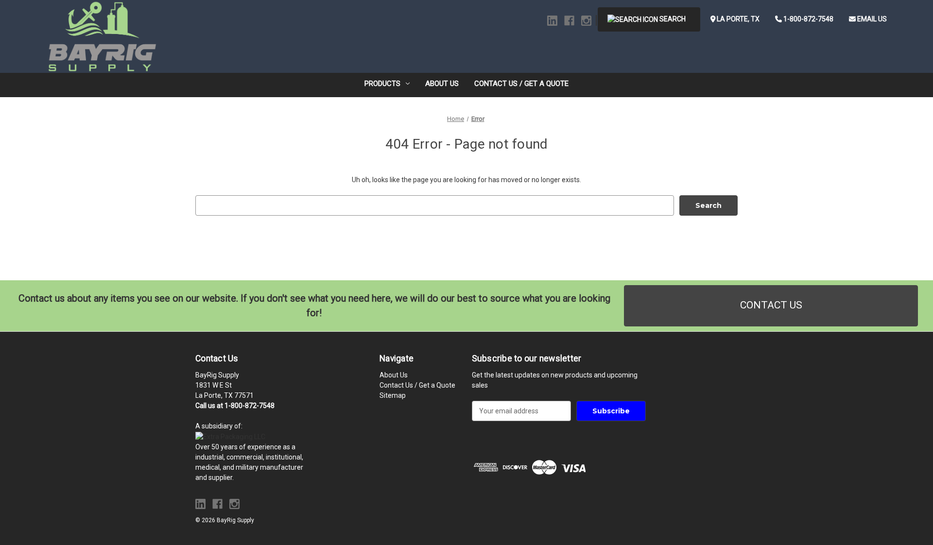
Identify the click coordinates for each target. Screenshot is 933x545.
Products (382, 83)
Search (672, 19)
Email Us (871, 19)
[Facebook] (569, 21)
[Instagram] (586, 21)
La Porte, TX (737, 19)
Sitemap (393, 395)
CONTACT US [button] (771, 305)
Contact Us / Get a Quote (521, 83)
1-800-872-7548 (807, 19)
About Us (442, 83)
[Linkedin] (552, 21)
